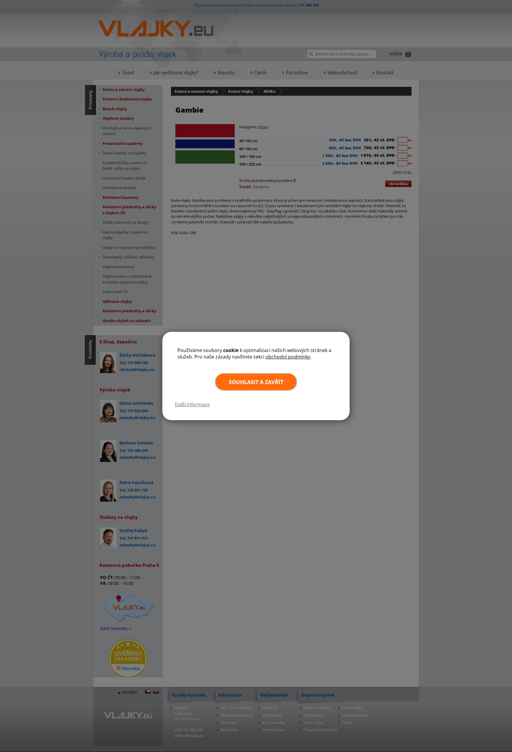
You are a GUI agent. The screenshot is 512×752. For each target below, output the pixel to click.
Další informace (192, 404)
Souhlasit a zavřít (256, 381)
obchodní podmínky (287, 356)
